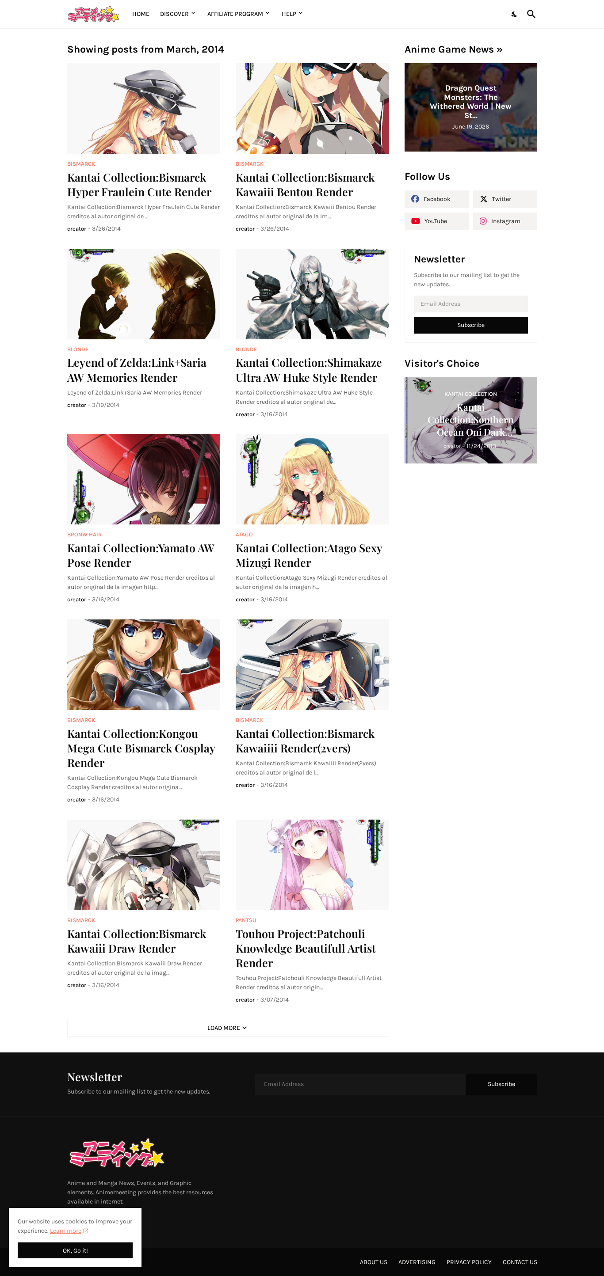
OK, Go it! (75, 1250)
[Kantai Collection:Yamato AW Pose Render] (144, 479)
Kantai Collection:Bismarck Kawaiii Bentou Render (305, 184)
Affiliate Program (235, 14)
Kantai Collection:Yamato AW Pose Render (140, 555)
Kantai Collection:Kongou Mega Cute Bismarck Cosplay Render (141, 748)
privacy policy (469, 1262)
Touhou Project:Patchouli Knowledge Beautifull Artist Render (306, 948)
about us (373, 1262)
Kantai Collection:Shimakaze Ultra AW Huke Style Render (309, 369)
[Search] (529, 14)
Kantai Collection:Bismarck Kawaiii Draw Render (136, 940)
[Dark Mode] (514, 14)
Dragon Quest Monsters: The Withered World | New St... (471, 101)
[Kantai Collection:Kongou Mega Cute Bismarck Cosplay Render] (144, 664)
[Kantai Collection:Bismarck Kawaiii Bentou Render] (312, 108)
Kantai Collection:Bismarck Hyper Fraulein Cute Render (139, 184)
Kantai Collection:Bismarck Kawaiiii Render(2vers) (305, 740)
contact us (520, 1262)
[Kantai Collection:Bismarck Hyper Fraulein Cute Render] (144, 108)
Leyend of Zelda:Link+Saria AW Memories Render (136, 369)
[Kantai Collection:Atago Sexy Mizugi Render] (312, 479)
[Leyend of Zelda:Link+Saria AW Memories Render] (144, 294)
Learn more (65, 1230)
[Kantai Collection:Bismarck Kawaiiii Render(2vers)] (312, 664)
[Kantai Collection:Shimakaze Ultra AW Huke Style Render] (312, 294)
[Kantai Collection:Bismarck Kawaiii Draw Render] (144, 865)
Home (140, 14)
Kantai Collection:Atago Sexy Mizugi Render (309, 555)
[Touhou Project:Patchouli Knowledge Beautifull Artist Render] (312, 865)
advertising (417, 1262)
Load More (223, 1028)
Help (289, 14)
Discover (174, 14)
